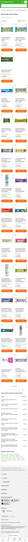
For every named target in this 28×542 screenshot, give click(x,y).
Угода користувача (4, 519)
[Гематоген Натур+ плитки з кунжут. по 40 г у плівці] (21, 90)
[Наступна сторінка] (25, 390)
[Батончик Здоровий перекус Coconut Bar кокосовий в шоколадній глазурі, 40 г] (7, 180)
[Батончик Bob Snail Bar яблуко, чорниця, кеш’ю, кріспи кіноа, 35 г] (7, 300)
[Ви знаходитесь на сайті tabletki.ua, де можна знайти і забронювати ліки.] (7, 2)
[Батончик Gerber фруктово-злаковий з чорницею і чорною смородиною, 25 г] (7, 330)
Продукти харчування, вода (20, 10)
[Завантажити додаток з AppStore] (15, 500)
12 (22, 389)
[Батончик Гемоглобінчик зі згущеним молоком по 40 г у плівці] (21, 360)
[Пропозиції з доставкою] (1, 24)
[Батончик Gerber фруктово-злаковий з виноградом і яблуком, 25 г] (21, 210)
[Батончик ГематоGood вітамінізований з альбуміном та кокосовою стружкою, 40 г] (21, 180)
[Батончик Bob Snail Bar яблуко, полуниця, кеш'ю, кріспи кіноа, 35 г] (7, 210)
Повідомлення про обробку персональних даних (10, 522)
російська (12, 516)
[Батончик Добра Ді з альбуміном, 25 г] (7, 360)
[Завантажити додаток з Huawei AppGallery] (5, 503)
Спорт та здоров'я (10, 10)
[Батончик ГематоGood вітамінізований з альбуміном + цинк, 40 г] (7, 90)
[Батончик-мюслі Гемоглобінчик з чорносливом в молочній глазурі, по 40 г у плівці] (21, 300)
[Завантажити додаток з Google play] (5, 500)
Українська (4, 516)
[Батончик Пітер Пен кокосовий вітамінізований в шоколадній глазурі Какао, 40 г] (21, 150)
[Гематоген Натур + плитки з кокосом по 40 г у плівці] (21, 29)
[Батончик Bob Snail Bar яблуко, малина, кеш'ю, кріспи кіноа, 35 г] (21, 240)
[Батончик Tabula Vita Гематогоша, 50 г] (7, 59)
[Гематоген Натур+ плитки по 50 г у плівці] (7, 29)
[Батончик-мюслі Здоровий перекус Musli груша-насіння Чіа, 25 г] (7, 270)
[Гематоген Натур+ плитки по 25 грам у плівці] (7, 120)
